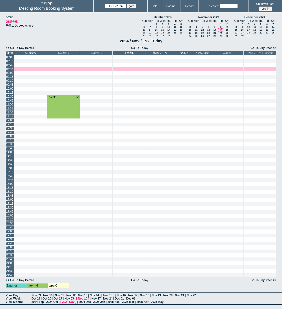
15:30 (9, 176)
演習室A (30, 53)
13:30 (9, 144)
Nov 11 (59, 295)
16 (162, 30)
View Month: (14, 301)
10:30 (9, 96)
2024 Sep (38, 301)
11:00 (9, 104)
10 (168, 27)
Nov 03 (69, 298)
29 (156, 35)
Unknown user (265, 4)
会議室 (227, 53)
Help (154, 6)
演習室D (129, 53)
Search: (214, 6)
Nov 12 (71, 295)
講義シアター (161, 53)
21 (150, 32)
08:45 (9, 68)
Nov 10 (47, 295)
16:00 (9, 183)
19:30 (9, 239)
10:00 (9, 88)
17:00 (9, 199)
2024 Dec (85, 301)
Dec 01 (119, 298)
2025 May (157, 301)
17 (168, 30)
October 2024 (163, 17)
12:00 (9, 120)
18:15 (9, 219)
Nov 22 (191, 295)
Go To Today (139, 48)
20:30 (9, 255)
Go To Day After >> (263, 48)
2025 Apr (142, 301)
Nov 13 (82, 295)
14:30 (9, 160)
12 (181, 27)
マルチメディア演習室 (194, 53)
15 (156, 30)
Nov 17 (132, 295)
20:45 (9, 259)
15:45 (9, 179)
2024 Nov (68, 301)
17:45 (9, 211)
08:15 (9, 61)
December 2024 (254, 17)
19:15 (9, 235)
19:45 (9, 243)
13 (144, 30)
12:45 (9, 132)
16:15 (9, 187)
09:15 (9, 76)
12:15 (9, 124)
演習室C (96, 53)
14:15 (9, 156)
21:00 (9, 263)
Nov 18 (144, 295)
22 (156, 32)
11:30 (9, 112)
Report (189, 6)
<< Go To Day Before (20, 48)
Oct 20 (47, 298)
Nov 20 (168, 295)
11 (175, 27)
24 (168, 32)
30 (162, 35)
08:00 (9, 57)
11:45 (9, 116)
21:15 (9, 267)
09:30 (9, 80)
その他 (52, 96)
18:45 (9, 227)
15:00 (9, 168)
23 (162, 32)
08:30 (9, 65)
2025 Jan (99, 301)
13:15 (9, 140)
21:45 (9, 275)
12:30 (9, 128)
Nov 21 (179, 295)
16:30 (9, 191)
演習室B (63, 53)
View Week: (13, 298)
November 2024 (208, 17)
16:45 (9, 195)
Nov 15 (107, 295)
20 (144, 32)
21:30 (9, 271)
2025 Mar (128, 301)
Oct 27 (58, 298)
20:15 (9, 251)
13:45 (9, 148)
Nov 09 (36, 295)
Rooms (170, 6)
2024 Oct (52, 301)
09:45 (9, 84)
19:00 (9, 231)
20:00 (9, 247)
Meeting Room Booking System (46, 8)
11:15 (9, 108)
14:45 (9, 164)
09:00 (9, 72)
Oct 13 (36, 298)
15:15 (9, 172)
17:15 (9, 203)
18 (175, 30)
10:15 (9, 92)
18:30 (9, 223)
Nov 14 (94, 295)
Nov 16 (121, 295)
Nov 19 (156, 295)
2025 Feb (114, 301)
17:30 (9, 207)
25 (175, 32)
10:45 (9, 100)
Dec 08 (130, 298)
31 (168, 35)
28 (150, 35)
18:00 (9, 215)
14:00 (9, 152)
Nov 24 (107, 298)
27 (144, 35)
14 (150, 30)
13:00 (9, 136)
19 (181, 30)
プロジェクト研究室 (260, 53)
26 (181, 32)
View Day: (12, 295)
